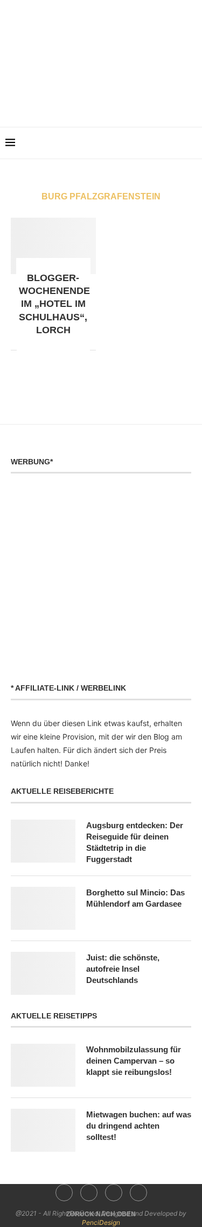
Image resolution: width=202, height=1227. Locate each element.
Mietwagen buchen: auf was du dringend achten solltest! (138, 1126)
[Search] (191, 143)
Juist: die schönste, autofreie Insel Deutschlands (122, 969)
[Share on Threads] (70, 349)
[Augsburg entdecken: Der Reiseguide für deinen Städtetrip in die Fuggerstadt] (43, 841)
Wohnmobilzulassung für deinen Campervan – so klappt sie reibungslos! (133, 1061)
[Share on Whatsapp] (48, 349)
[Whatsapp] (124, 101)
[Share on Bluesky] (82, 349)
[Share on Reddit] (36, 349)
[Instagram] (93, 101)
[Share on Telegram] (59, 349)
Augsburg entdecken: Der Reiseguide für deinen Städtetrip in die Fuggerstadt (134, 842)
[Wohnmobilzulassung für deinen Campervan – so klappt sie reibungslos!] (43, 1065)
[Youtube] (109, 101)
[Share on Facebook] (25, 349)
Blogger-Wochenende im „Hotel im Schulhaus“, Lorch (54, 303)
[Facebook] (78, 101)
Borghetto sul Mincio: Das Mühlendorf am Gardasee (135, 898)
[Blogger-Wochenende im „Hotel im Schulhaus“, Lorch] (53, 246)
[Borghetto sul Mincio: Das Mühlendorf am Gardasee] (43, 908)
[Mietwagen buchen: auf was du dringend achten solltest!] (43, 1130)
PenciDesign (101, 1222)
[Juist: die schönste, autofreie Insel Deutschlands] (43, 973)
